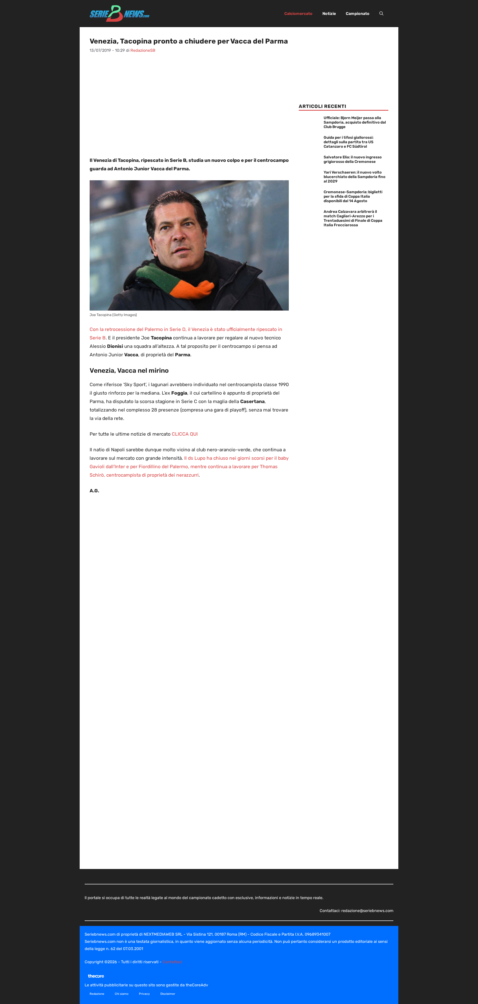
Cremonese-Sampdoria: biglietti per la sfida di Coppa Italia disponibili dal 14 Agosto (353, 196)
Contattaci (172, 961)
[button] (381, 13)
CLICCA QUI (185, 434)
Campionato (357, 13)
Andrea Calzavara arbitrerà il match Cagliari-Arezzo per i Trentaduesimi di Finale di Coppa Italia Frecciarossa (353, 218)
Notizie (329, 13)
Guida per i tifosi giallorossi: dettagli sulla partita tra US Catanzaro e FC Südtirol (348, 142)
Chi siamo (121, 994)
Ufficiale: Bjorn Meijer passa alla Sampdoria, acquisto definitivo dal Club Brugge (355, 122)
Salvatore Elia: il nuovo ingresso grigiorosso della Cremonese (353, 159)
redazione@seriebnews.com (367, 910)
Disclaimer (167, 994)
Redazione (97, 994)
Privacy (144, 994)
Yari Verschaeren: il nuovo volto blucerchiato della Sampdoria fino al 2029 (354, 176)
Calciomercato (298, 13)
